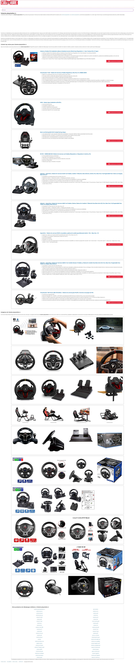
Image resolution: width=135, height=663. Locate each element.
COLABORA (9, 661)
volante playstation (75, 14)
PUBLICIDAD (3, 661)
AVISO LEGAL (15, 661)
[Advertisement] (67, 24)
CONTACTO (21, 661)
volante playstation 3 (66, 14)
